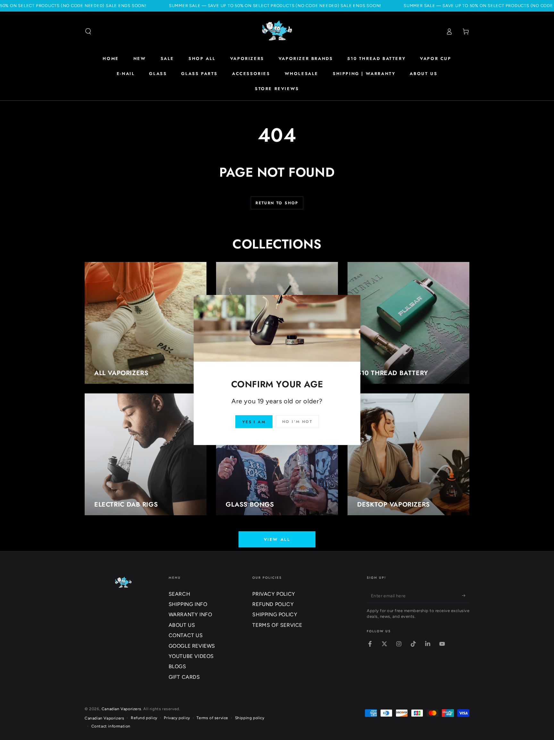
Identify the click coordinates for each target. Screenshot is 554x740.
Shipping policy (249, 718)
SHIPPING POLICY (274, 614)
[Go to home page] (277, 31)
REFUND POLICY (273, 604)
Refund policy (144, 718)
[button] (88, 31)
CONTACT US (186, 635)
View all (277, 539)
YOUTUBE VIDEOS (191, 656)
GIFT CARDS (184, 677)
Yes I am (253, 422)
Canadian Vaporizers (121, 709)
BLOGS (177, 666)
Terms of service (212, 718)
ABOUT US (182, 625)
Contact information (110, 726)
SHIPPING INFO (188, 604)
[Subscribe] (465, 596)
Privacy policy (177, 718)
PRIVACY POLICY (273, 594)
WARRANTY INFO (190, 614)
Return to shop (277, 203)
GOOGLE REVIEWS (192, 646)
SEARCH (179, 594)
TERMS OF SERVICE (277, 625)
